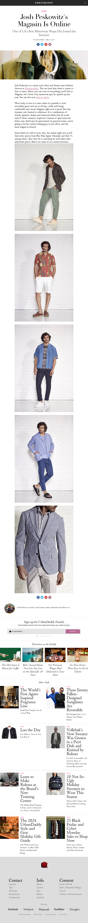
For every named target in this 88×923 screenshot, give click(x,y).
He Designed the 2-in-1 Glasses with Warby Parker (76, 717)
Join (38, 890)
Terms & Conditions (50, 914)
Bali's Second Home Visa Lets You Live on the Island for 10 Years (33, 670)
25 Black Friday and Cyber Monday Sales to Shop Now (77, 830)
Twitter (59, 910)
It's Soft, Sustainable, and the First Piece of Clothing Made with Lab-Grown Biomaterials (77, 762)
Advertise (13, 890)
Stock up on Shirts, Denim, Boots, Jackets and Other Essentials (76, 847)
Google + (75, 910)
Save (45, 44)
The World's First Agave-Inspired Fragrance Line (30, 698)
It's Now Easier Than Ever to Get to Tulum (77, 668)
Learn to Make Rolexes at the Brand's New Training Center (29, 789)
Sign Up (73, 631)
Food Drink (65, 884)
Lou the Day (30, 730)
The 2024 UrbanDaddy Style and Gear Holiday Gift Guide (30, 830)
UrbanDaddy (44, 3)
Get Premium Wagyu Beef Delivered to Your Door (55, 670)
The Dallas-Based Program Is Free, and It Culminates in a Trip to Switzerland (31, 808)
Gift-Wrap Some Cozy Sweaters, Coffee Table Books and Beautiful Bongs (29, 848)
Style (70, 887)
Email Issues (14, 894)
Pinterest (44, 910)
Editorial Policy (38, 914)
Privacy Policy (63, 914)
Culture (70, 894)
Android (40, 897)
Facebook (13, 910)
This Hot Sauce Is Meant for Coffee (10, 666)
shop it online (42, 97)
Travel (62, 890)
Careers (40, 887)
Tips (11, 887)
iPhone (40, 894)
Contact (12, 884)
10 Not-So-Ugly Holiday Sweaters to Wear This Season (76, 787)
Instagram (28, 910)
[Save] (49, 44)
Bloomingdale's (32, 88)
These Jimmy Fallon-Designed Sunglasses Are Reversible (77, 700)
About (39, 884)
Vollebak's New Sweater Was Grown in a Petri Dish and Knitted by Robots (77, 742)
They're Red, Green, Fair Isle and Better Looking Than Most (77, 804)
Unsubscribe (14, 897)
